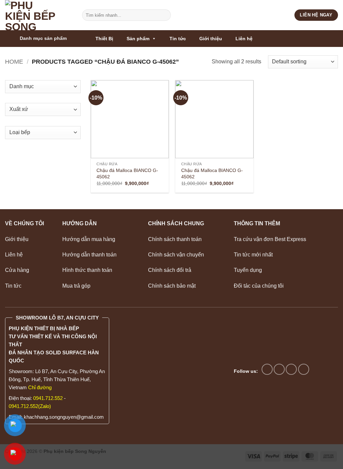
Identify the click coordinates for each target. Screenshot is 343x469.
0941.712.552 (48, 398)
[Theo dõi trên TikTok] (279, 369)
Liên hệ (244, 38)
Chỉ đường (40, 387)
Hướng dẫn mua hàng (88, 239)
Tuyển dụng (248, 270)
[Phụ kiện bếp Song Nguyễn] (38, 15)
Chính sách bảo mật (172, 286)
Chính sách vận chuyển (176, 254)
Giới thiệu (210, 38)
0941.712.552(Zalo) (30, 406)
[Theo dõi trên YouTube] (303, 369)
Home (14, 61)
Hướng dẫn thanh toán (90, 254)
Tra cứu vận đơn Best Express (270, 239)
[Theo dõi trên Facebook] (267, 369)
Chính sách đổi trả (169, 270)
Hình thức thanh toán (87, 270)
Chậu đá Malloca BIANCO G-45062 (127, 173)
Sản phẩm (138, 38)
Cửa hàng (17, 270)
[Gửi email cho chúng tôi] (291, 369)
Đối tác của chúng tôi (259, 286)
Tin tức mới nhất (253, 254)
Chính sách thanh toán (175, 239)
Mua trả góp (76, 286)
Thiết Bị (104, 38)
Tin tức (177, 38)
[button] (47, 38)
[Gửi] (164, 15)
